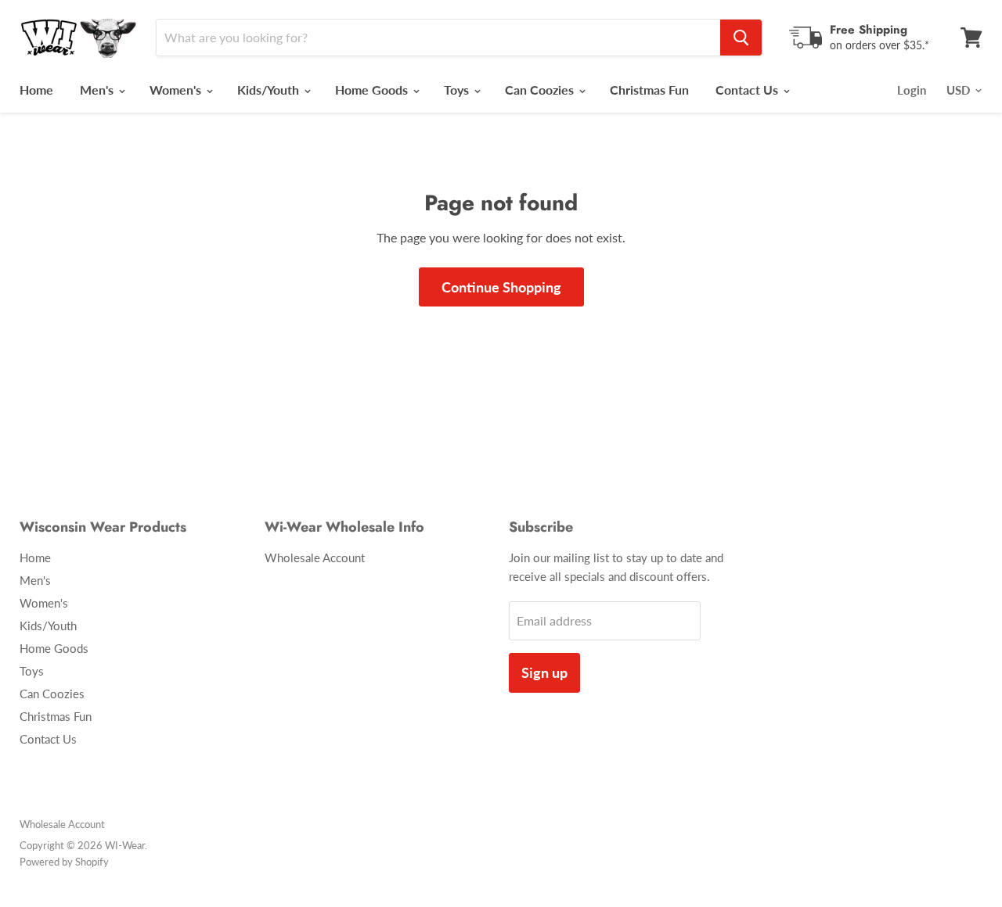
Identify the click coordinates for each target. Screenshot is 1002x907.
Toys (458, 89)
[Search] (741, 38)
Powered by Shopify (64, 861)
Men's (98, 89)
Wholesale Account (315, 557)
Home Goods (373, 89)
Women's (177, 89)
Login (911, 90)
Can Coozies (541, 89)
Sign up (544, 672)
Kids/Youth (269, 89)
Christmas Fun (649, 89)
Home (36, 89)
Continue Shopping (501, 287)
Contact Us (748, 89)
